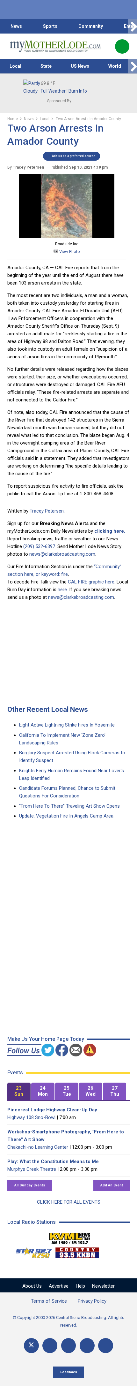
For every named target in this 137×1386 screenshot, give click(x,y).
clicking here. (109, 531)
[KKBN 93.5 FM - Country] (77, 1251)
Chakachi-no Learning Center (37, 1147)
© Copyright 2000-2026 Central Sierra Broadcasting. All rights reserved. (68, 1321)
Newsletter (103, 1286)
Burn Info (77, 91)
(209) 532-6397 (39, 546)
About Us (32, 1286)
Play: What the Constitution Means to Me (53, 1161)
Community (90, 26)
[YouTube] (68, 1345)
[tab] (19, 1091)
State (46, 66)
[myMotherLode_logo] (55, 46)
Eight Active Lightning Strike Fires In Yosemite (67, 725)
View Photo (69, 251)
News (16, 26)
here (62, 589)
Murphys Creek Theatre (31, 1169)
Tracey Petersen (47, 511)
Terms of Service (49, 1301)
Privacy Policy (92, 1301)
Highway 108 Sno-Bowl (31, 1117)
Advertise (58, 1286)
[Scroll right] (132, 26)
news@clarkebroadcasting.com (62, 554)
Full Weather (53, 91)
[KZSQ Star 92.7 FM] (31, 1251)
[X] (31, 1345)
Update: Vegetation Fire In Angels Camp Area (66, 816)
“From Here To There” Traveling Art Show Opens (69, 806)
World (114, 66)
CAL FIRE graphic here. (91, 582)
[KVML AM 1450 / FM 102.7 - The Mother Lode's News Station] (69, 1236)
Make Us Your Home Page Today (45, 1039)
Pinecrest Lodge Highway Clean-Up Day (52, 1110)
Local (15, 66)
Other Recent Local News (47, 709)
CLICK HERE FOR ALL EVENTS (68, 1202)
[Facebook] (49, 1345)
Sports (50, 26)
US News (80, 66)
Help (80, 1286)
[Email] (87, 1345)
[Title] (105, 1345)
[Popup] (122, 46)
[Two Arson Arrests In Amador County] (66, 236)
